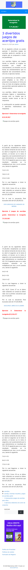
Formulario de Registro (9, 554)
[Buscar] (21, 512)
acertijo (6, 493)
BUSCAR (7, 509)
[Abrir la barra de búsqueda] (26, 11)
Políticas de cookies (8, 552)
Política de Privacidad (8, 549)
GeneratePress (14, 567)
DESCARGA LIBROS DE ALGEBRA (14, 305)
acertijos (6, 491)
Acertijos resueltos (15, 493)
